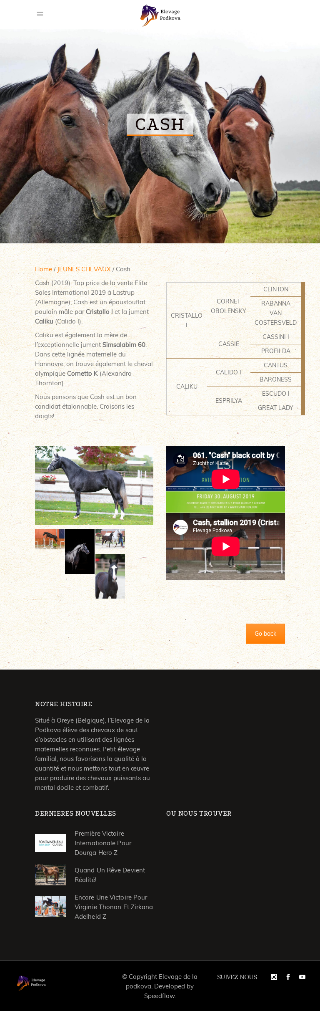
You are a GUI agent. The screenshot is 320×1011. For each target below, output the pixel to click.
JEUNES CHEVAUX (84, 269)
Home (43, 269)
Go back (265, 633)
